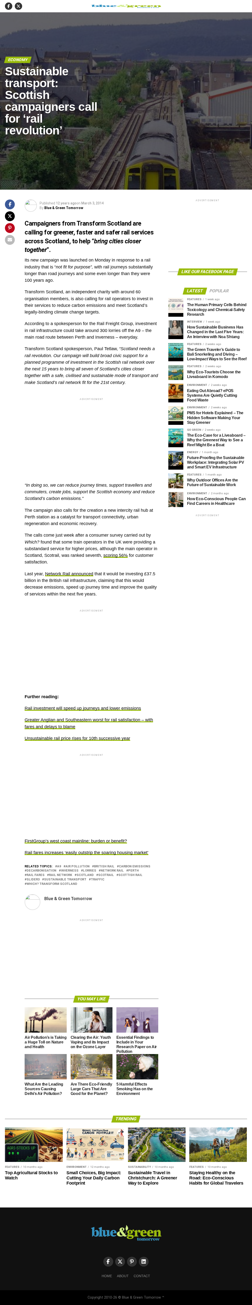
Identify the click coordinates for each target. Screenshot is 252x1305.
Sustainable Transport (65, 879)
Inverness (70, 870)
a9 (59, 866)
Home (107, 1276)
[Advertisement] (91, 435)
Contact (142, 1276)
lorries (89, 870)
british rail (104, 866)
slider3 (33, 879)
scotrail (106, 875)
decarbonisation (41, 870)
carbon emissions (134, 866)
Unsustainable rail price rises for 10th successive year (77, 738)
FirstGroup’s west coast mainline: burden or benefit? (76, 841)
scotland (85, 875)
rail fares (36, 875)
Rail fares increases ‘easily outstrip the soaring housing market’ (86, 852)
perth (133, 870)
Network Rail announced (69, 573)
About (123, 1276)
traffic (97, 879)
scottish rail (130, 875)
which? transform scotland (52, 884)
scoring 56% (115, 555)
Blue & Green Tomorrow (63, 208)
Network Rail (112, 870)
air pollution (77, 866)
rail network (60, 875)
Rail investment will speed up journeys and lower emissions (83, 708)
